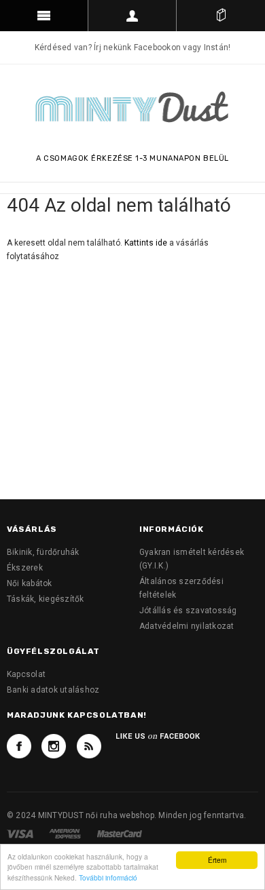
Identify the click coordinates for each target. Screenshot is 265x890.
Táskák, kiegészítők (45, 599)
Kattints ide (146, 243)
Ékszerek (25, 568)
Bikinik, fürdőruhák (43, 552)
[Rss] (89, 746)
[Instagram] (53, 746)
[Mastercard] (119, 833)
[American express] (66, 833)
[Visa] (21, 833)
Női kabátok (29, 583)
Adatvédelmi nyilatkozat (186, 626)
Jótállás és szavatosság (188, 610)
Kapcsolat (26, 674)
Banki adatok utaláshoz (53, 690)
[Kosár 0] (221, 15)
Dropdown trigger (132, 15)
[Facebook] (19, 746)
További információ (108, 877)
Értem (217, 860)
